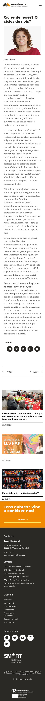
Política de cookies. (27, 673)
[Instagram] (30, 638)
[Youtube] (23, 638)
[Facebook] (7, 638)
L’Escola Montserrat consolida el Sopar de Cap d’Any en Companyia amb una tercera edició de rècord (22, 416)
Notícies (8, 342)
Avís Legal (24, 674)
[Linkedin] (7, 644)
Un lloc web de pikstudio (22, 679)
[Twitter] (15, 638)
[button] (40, 4)
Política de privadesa (12, 673)
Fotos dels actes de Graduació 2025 (20, 493)
